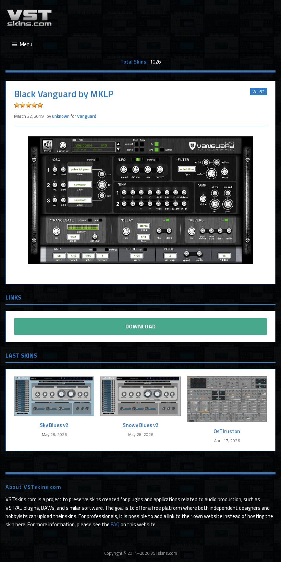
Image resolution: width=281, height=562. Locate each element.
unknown (61, 116)
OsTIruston (226, 431)
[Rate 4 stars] (34, 105)
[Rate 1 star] (17, 105)
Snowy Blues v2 (141, 425)
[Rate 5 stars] (40, 105)
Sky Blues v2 (54, 425)
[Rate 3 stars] (28, 105)
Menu (26, 44)
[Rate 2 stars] (22, 105)
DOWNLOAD (140, 326)
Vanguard (86, 116)
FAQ (115, 524)
